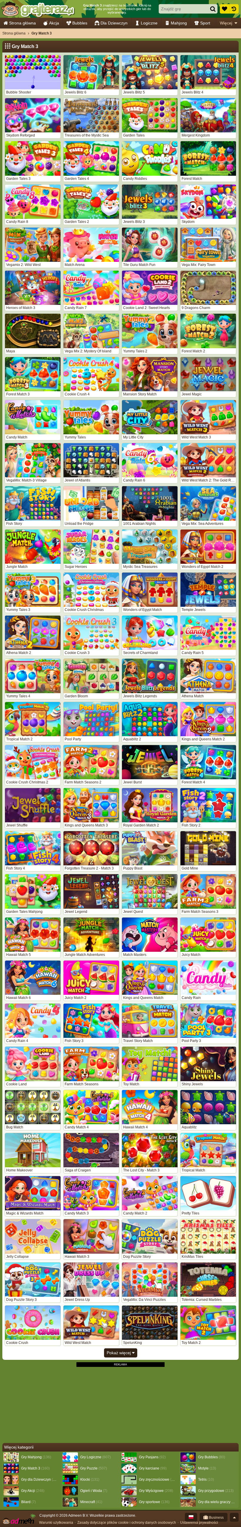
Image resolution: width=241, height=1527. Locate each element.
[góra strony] (234, 1517)
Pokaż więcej (119, 1352)
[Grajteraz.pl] (38, 9)
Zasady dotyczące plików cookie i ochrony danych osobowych (126, 1523)
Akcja (54, 23)
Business (216, 1518)
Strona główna (22, 23)
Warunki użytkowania (56, 1523)
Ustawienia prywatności (199, 1523)
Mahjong (179, 23)
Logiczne (149, 23)
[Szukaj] (212, 9)
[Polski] (191, 1517)
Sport (205, 23)
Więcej (226, 23)
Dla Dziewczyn (114, 23)
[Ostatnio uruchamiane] (234, 9)
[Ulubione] (224, 9)
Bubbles (79, 23)
